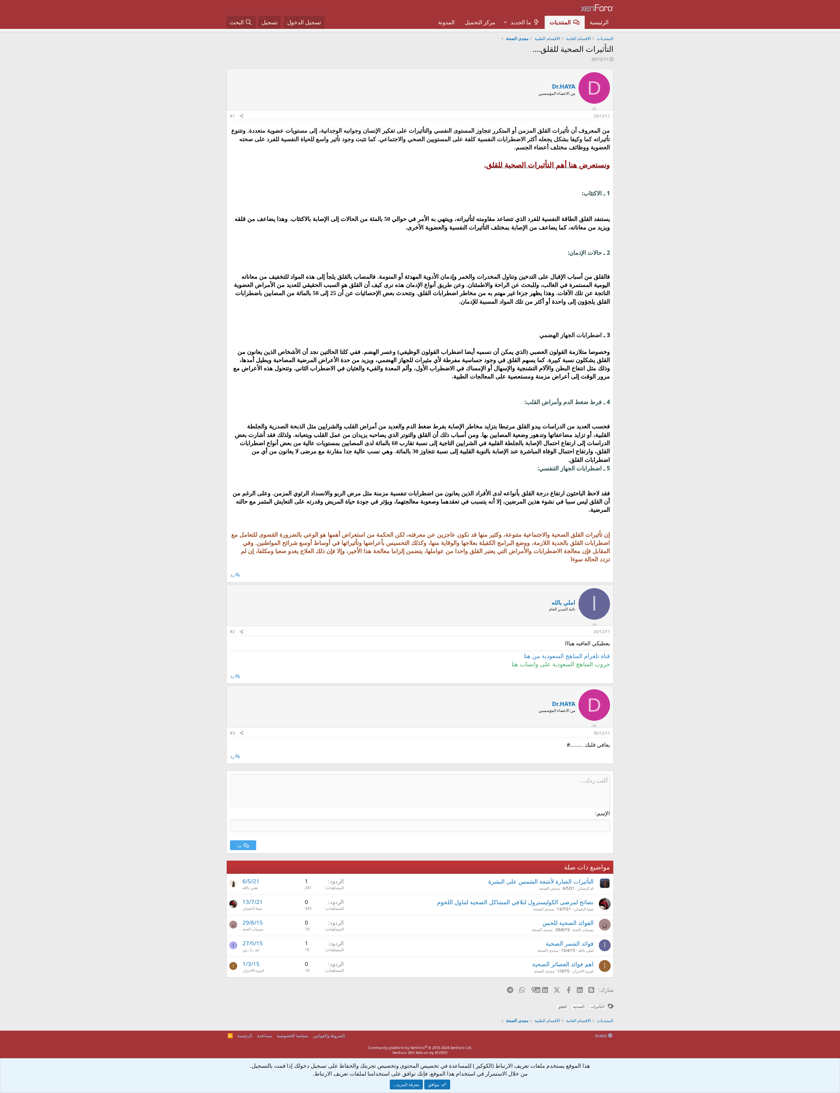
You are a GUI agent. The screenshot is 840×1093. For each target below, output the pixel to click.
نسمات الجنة (583, 929)
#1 (232, 116)
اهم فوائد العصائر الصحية (563, 964)
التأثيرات (597, 1006)
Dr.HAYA (563, 86)
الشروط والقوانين (329, 1036)
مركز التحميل (480, 22)
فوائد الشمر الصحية (570, 943)
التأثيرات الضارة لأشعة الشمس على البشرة (541, 881)
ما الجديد (521, 22)
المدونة (446, 22)
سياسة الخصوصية (292, 1036)
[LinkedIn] (545, 989)
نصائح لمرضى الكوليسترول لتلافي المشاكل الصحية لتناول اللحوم (515, 902)
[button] (505, 22)
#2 (232, 631)
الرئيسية (599, 22)
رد (232, 575)
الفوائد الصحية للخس (568, 923)
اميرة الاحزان (583, 971)
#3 (232, 733)
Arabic (601, 1036)
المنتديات (560, 22)
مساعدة (264, 1036)
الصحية (578, 1006)
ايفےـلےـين (250, 950)
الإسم (603, 813)
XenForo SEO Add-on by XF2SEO (420, 1052)
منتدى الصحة (549, 888)
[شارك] (241, 116)
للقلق (562, 1006)
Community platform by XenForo (420, 1047)
